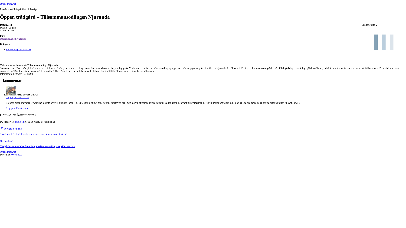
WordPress (16, 154)
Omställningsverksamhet (18, 49)
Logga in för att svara (17, 108)
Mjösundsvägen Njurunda (13, 38)
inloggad (19, 121)
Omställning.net (8, 4)
